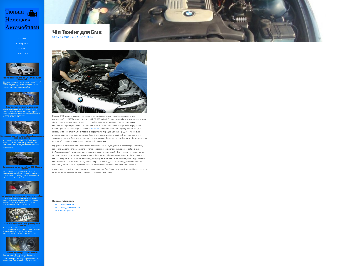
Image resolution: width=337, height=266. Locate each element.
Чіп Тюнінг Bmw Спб (64, 204)
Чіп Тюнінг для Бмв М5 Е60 (67, 207)
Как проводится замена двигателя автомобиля (22, 196)
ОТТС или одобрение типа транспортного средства (22, 224)
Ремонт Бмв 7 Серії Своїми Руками (22, 252)
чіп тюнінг (95, 128)
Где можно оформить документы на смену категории (22, 79)
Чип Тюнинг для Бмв (64, 210)
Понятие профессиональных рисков (22, 107)
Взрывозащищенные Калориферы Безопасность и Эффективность (22, 137)
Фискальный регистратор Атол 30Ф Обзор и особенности (22, 168)
